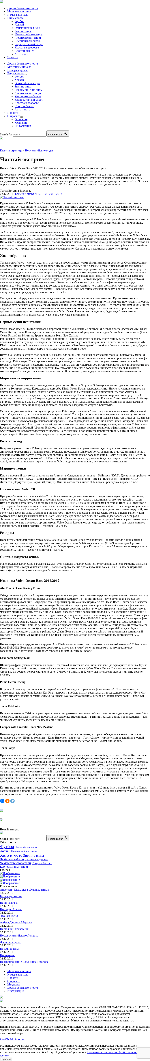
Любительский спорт (28, 37)
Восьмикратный (10, 948)
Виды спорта (15, 18)
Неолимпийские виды (28, 34)
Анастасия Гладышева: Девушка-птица (24, 889)
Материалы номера (19, 11)
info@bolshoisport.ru (12, 1039)
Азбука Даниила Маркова (16, 922)
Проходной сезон (11, 909)
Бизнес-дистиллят (11, 896)
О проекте (13, 116)
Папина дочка (9, 902)
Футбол (19, 21)
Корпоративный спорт (29, 44)
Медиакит (21, 122)
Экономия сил (9, 915)
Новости (12, 57)
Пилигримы (7, 955)
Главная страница (11, 150)
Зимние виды (23, 31)
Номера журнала (17, 14)
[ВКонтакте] (2, 801)
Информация (23, 125)
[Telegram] (12, 801)
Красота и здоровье (27, 47)
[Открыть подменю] (25, 74)
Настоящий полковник (14, 928)
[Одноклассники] (7, 801)
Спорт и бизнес (24, 50)
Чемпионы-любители (28, 40)
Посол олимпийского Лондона (19, 935)
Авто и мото (22, 54)
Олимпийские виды (27, 27)
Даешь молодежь (10, 942)
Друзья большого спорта (22, 8)
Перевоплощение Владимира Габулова (24, 961)
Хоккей (19, 24)
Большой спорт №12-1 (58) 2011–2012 (38, 193)
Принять (6, 1059)
